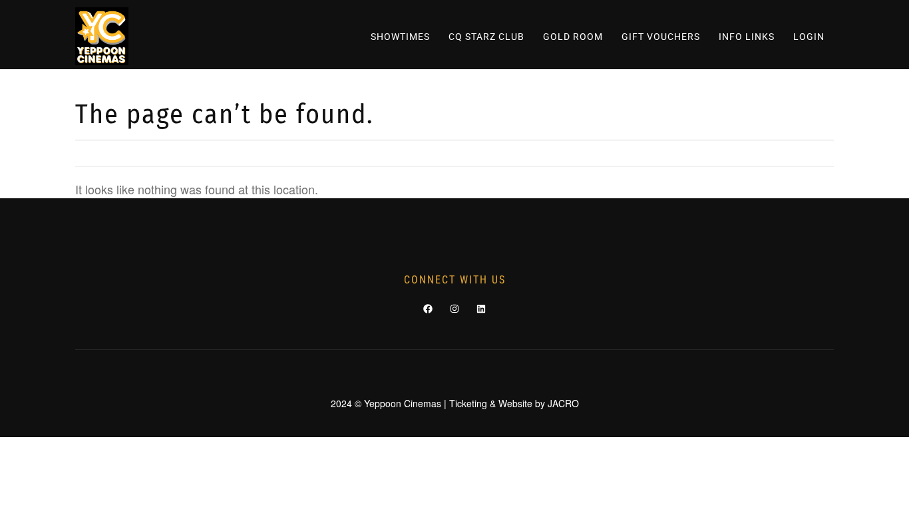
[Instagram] (454, 308)
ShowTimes (400, 36)
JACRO (563, 403)
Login (808, 36)
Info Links (747, 36)
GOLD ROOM (573, 36)
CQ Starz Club (486, 36)
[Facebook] (428, 308)
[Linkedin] (481, 308)
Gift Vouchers (661, 36)
